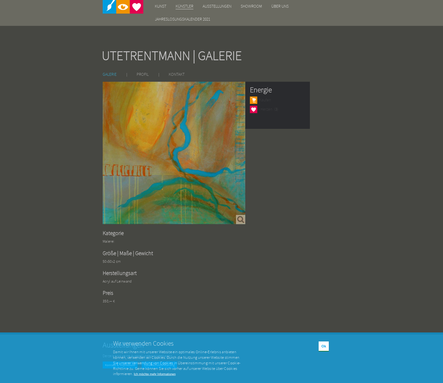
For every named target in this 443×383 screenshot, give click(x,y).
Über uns (280, 6)
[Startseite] (123, 7)
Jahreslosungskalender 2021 (182, 19)
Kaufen (265, 100)
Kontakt (177, 74)
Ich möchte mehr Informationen (155, 374)
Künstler (184, 6)
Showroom (251, 6)
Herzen (253, 110)
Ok (323, 346)
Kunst (160, 6)
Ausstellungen (217, 6)
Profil (143, 74)
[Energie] (174, 153)
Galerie (110, 74)
